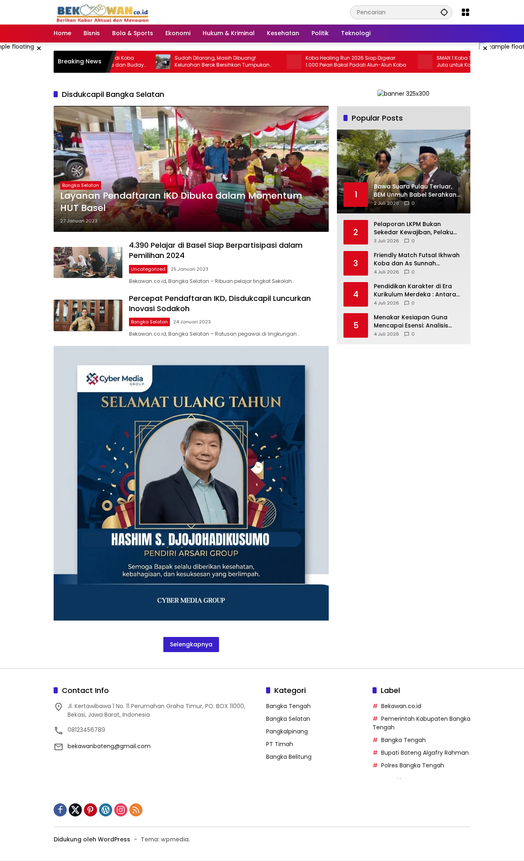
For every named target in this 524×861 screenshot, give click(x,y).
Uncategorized (148, 269)
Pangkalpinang (287, 731)
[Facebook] (60, 809)
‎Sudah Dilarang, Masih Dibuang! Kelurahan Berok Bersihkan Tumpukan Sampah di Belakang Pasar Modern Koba (197, 62)
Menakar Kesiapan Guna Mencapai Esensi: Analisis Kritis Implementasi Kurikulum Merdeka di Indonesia (417, 322)
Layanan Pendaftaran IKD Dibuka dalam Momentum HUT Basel (181, 202)
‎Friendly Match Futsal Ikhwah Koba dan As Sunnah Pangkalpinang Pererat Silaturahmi (417, 259)
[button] (444, 12)
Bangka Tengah (288, 706)
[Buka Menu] (465, 12)
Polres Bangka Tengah (412, 765)
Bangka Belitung (289, 757)
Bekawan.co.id (401, 706)
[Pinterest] (90, 809)
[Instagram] (120, 809)
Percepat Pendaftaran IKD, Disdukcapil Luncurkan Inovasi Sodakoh (220, 303)
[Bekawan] (105, 12)
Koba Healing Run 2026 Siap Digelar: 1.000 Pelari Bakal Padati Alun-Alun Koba (326, 61)
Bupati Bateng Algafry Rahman (425, 753)
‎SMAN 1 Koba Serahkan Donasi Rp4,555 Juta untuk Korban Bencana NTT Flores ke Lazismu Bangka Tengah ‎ (458, 62)
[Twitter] (75, 809)
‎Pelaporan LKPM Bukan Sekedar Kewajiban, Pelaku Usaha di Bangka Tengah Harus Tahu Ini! (413, 228)
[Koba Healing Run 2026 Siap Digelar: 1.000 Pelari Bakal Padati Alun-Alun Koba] (264, 61)
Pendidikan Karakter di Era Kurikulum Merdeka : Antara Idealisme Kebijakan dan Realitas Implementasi (415, 290)
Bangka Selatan (80, 185)
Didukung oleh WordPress (92, 839)
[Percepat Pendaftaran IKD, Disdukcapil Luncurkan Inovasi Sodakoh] (88, 315)
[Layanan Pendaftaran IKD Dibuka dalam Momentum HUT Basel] (191, 169)
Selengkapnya (191, 644)
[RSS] (135, 809)
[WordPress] (105, 809)
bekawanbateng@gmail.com (109, 746)
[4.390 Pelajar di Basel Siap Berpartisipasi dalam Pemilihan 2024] (88, 262)
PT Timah (279, 744)
